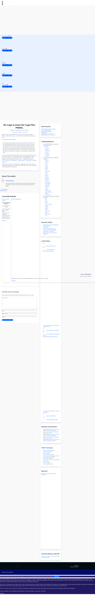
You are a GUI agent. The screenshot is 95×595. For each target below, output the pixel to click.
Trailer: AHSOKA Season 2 (6, 203)
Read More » (4, 220)
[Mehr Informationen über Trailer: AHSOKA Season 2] (6, 200)
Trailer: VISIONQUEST (86, 274)
